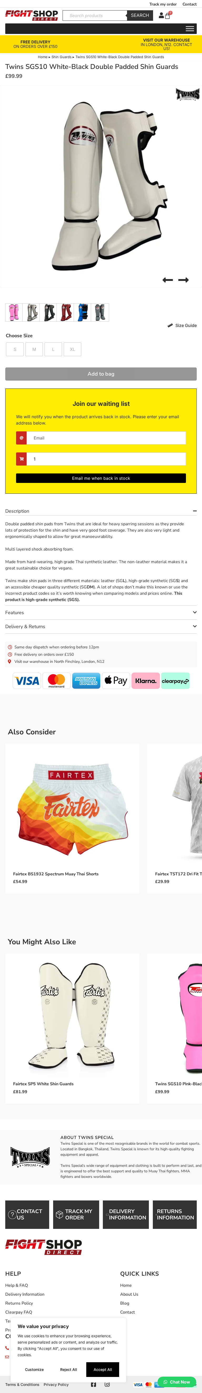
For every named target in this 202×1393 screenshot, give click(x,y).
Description (17, 511)
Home (43, 57)
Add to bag (101, 373)
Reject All (68, 1369)
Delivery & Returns (25, 626)
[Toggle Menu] (190, 28)
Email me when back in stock (101, 478)
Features (14, 612)
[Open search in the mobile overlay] (108, 15)
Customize (34, 1369)
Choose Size (19, 335)
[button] (168, 280)
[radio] (14, 349)
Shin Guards (62, 57)
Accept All (103, 1369)
